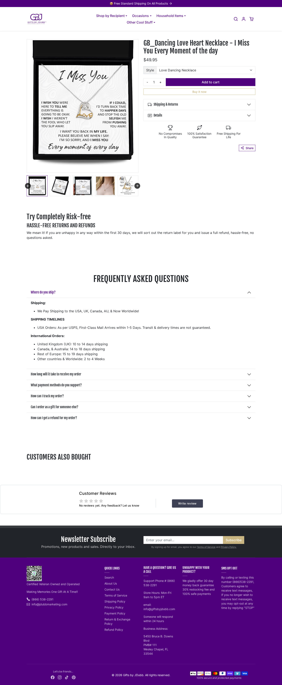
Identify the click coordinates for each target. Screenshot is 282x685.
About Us (110, 583)
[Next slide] (137, 186)
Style (150, 70)
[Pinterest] (73, 677)
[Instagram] (59, 677)
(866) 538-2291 (42, 599)
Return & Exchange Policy (117, 621)
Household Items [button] (169, 16)
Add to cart (210, 82)
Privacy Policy (113, 607)
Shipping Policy (114, 601)
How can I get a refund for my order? (54, 418)
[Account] (244, 19)
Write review (187, 503)
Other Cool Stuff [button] (140, 22)
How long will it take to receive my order (56, 374)
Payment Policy (114, 613)
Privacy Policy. (229, 547)
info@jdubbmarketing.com (49, 604)
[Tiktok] (66, 677)
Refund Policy (113, 629)
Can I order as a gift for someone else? (54, 407)
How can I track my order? (47, 396)
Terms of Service (206, 547)
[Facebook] (52, 677)
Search (109, 577)
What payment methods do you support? (56, 385)
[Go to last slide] (28, 186)
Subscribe (234, 540)
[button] (236, 19)
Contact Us (112, 589)
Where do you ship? (43, 292)
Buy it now (199, 91)
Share (250, 148)
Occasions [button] (140, 16)
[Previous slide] (27, 467)
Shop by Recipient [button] (110, 16)
